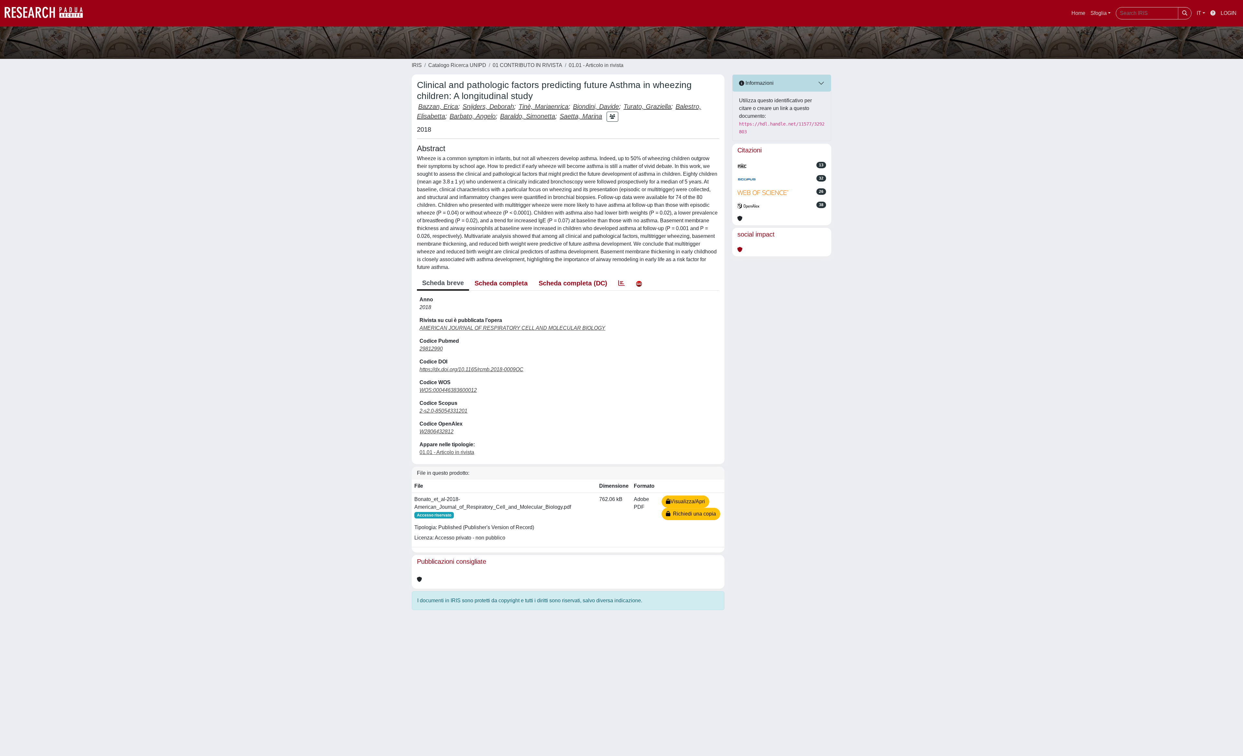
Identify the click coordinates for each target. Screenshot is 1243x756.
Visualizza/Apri (687, 501)
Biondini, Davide (596, 106)
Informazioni (759, 83)
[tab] (621, 283)
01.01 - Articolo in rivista (596, 65)
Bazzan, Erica (438, 106)
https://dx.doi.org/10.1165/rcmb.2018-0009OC (471, 369)
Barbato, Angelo (473, 116)
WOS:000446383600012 (448, 390)
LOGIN (1229, 13)
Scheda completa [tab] (501, 283)
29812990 (431, 348)
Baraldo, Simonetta (527, 116)
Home (1078, 13)
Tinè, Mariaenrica (543, 106)
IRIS (417, 65)
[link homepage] (47, 13)
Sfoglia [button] (1099, 13)
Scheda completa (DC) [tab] (573, 283)
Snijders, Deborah (488, 106)
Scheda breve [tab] (443, 282)
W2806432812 (437, 431)
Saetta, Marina (581, 116)
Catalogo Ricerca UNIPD (457, 65)
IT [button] (1199, 13)
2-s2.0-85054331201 (443, 411)
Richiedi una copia (693, 514)
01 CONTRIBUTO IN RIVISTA (527, 65)
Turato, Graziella (647, 106)
